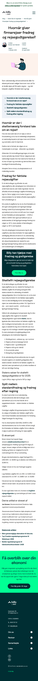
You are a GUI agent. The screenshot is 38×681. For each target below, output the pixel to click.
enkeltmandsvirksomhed (16, 442)
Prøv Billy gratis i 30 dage (19, 586)
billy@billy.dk (13, 626)
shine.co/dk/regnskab (12, 6)
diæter (24, 318)
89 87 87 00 (13, 622)
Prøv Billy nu (19, 273)
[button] (20, 632)
